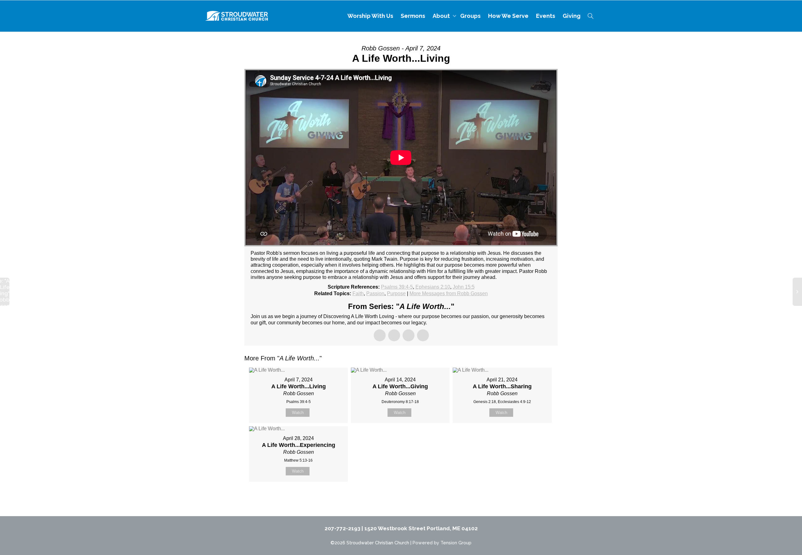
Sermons (413, 16)
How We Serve (508, 16)
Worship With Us (370, 16)
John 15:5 (464, 287)
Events (545, 16)
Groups (470, 16)
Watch (298, 412)
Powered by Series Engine (534, 497)
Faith (358, 293)
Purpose (396, 293)
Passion (375, 293)
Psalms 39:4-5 (397, 287)
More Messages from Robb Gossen (448, 293)
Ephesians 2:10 (432, 287)
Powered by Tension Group (442, 542)
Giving (572, 16)
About (442, 16)
